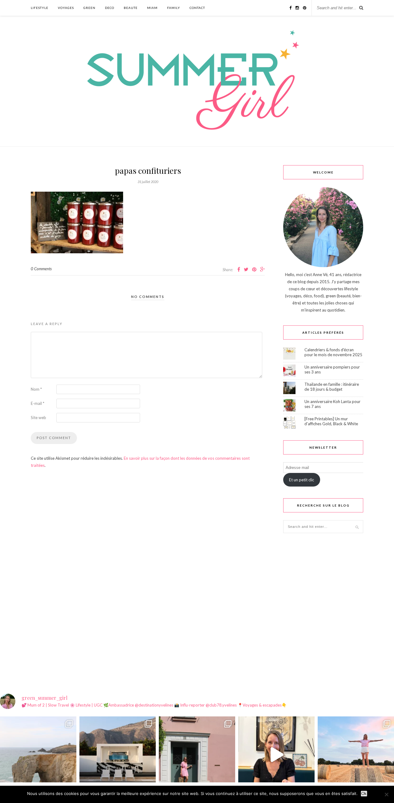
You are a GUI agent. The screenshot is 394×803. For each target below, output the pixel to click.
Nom (36, 389)
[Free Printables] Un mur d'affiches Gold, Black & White (331, 421)
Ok (364, 793)
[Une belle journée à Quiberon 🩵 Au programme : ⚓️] (38, 754)
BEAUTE (131, 8)
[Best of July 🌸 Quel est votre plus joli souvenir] (356, 754)
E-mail (37, 403)
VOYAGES (66, 8)
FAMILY (173, 8)
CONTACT (197, 8)
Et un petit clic (301, 479)
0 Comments (41, 268)
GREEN (89, 8)
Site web (38, 417)
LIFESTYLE (39, 8)
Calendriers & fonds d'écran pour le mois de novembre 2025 (333, 352)
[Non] (386, 794)
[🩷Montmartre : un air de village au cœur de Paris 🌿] (197, 754)
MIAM (152, 8)
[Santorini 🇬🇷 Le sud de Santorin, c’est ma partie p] (117, 754)
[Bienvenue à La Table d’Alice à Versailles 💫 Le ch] (276, 754)
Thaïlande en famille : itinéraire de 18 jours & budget (331, 387)
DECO (109, 8)
